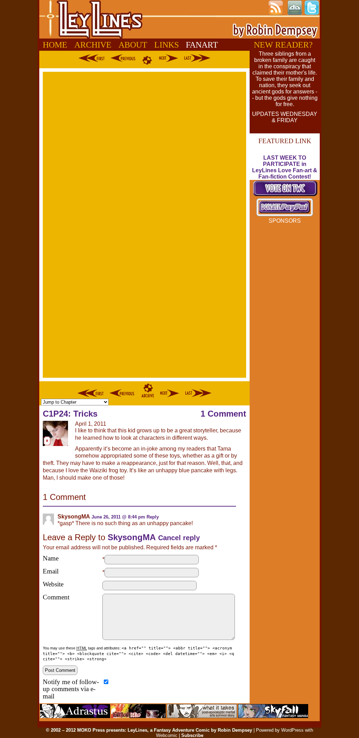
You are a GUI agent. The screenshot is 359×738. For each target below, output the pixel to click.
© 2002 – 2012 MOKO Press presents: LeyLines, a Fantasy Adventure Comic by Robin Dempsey (149, 730)
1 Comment (223, 413)
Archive (92, 44)
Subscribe (192, 735)
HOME (55, 44)
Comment (56, 597)
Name (51, 558)
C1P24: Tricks (70, 413)
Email (51, 571)
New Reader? (283, 44)
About (132, 44)
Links (166, 44)
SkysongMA (132, 537)
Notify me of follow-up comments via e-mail (71, 689)
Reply (153, 517)
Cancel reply (179, 538)
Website (53, 584)
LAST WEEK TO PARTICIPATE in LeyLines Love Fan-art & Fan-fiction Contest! (284, 167)
